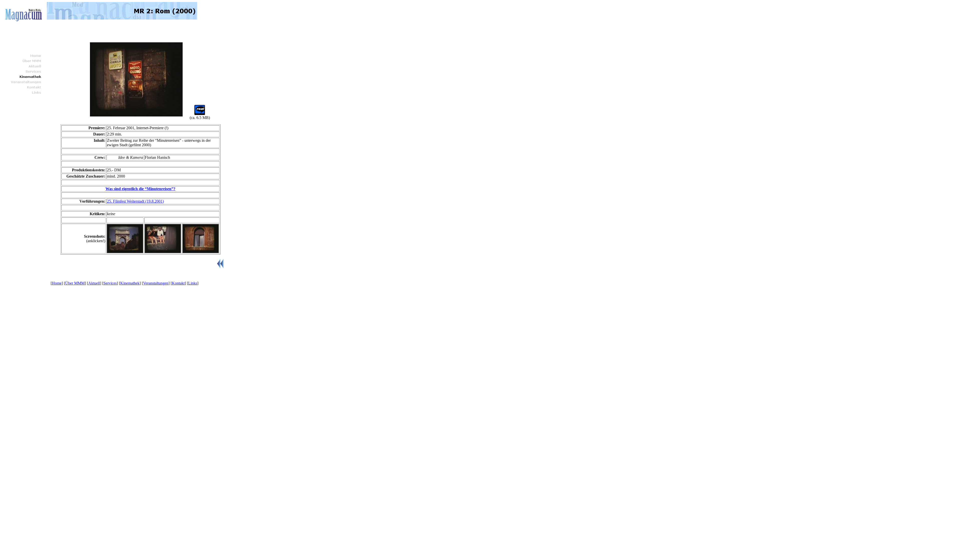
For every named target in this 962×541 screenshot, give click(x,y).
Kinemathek (130, 283)
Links (192, 283)
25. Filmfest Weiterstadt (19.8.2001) (135, 201)
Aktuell (94, 283)
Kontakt (178, 283)
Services (110, 283)
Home (57, 283)
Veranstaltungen (155, 283)
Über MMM (75, 283)
